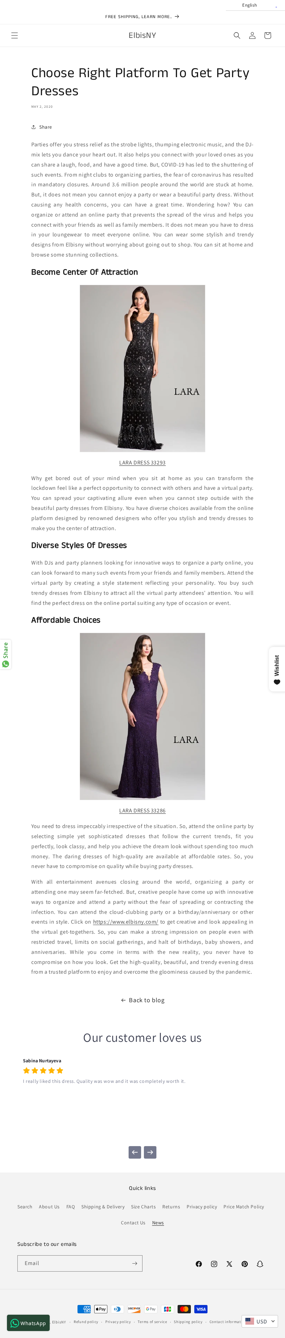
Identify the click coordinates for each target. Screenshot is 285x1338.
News (158, 1222)
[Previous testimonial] (135, 1152)
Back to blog (146, 1000)
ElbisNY (59, 1322)
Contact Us (133, 1222)
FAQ (70, 1206)
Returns (171, 1206)
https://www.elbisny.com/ (125, 921)
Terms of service (152, 1321)
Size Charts (143, 1206)
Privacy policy (202, 1206)
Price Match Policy (243, 1206)
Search (25, 1206)
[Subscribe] (134, 1263)
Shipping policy (188, 1321)
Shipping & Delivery (102, 1206)
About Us (49, 1206)
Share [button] (45, 127)
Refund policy (86, 1321)
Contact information (228, 1321)
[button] (14, 35)
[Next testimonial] (150, 1152)
